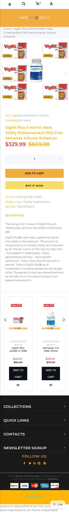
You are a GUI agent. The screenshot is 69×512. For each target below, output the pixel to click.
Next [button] (65, 73)
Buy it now (34, 185)
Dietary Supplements (36, 201)
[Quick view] (18, 384)
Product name (31, 497)
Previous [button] (3, 73)
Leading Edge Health (28, 196)
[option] (34, 73)
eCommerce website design (27, 479)
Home (8, 28)
